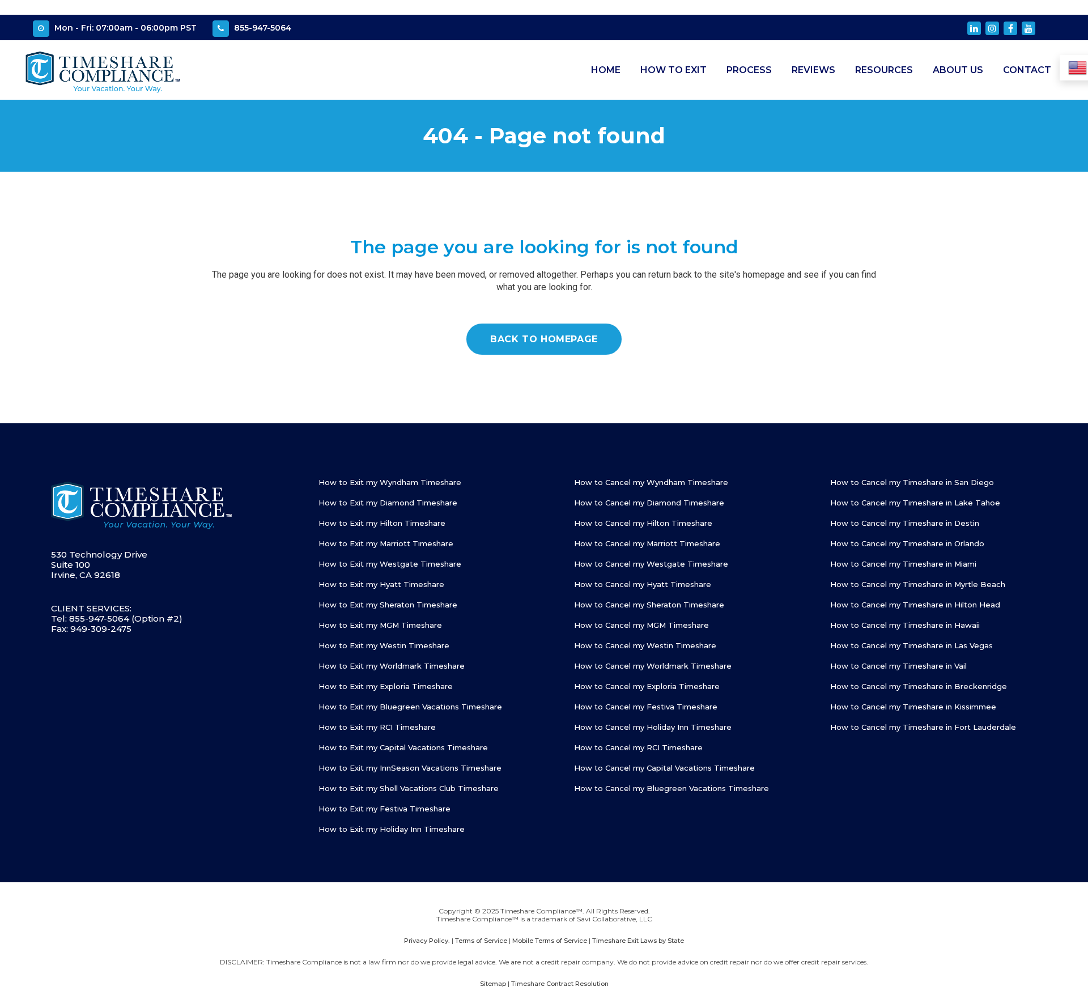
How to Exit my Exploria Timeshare (385, 686)
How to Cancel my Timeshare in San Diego (912, 482)
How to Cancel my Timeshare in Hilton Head (915, 604)
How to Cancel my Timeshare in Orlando (907, 543)
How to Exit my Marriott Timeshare (385, 543)
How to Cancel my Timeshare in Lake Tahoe (915, 502)
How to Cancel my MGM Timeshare (641, 625)
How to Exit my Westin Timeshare (383, 645)
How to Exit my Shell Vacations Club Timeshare (408, 788)
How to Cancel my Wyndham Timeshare (651, 482)
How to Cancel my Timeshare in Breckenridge (918, 686)
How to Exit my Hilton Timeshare (381, 523)
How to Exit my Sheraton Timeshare (387, 604)
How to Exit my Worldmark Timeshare (391, 665)
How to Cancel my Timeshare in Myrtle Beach (917, 584)
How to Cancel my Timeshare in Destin (904, 523)
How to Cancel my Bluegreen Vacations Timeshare (671, 788)
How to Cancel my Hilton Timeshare (643, 523)
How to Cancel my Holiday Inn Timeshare (653, 727)
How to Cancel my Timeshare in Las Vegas (911, 645)
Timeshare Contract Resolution (560, 984)
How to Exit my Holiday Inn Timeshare (391, 829)
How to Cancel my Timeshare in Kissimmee (913, 706)
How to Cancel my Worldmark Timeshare (653, 665)
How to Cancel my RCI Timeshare (638, 747)
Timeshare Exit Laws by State (638, 941)
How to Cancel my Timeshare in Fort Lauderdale (923, 727)
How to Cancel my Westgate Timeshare (651, 563)
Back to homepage (544, 339)
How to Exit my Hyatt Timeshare (381, 584)
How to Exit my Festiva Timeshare (384, 808)
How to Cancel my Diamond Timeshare (649, 502)
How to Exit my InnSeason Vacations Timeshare (410, 767)
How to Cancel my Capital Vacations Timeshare (664, 767)
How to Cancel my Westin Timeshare (645, 645)
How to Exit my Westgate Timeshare (389, 563)
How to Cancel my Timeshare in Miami (903, 563)
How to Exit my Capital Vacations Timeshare (403, 747)
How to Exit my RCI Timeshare (377, 727)
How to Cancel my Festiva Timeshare (645, 706)
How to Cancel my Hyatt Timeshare (642, 584)
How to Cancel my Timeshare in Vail (898, 665)
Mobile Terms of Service (549, 941)
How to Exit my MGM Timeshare (380, 625)
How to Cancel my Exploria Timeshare (647, 686)
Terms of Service (481, 941)
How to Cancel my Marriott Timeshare (647, 543)
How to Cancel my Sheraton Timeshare (649, 604)
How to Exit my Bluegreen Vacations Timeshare (410, 706)
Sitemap (493, 984)
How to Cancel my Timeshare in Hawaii (905, 625)
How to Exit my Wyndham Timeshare (389, 482)
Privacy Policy (426, 941)
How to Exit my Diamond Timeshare (387, 502)
